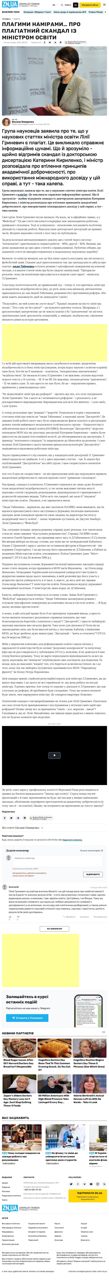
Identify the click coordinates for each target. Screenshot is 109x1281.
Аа (76, 5)
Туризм (84, 1236)
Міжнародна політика (11, 1228)
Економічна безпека (37, 1236)
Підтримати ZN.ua (90, 5)
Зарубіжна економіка (38, 1228)
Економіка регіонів (10, 1244)
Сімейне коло (87, 1232)
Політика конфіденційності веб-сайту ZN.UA (87, 1271)
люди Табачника (23, 266)
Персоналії (33, 1240)
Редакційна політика (11, 1196)
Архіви (5, 1183)
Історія (84, 1228)
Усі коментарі (54, 929)
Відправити (93, 874)
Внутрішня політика (11, 1223)
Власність (85, 1240)
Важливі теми (10, 12)
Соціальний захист (36, 1223)
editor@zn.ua (60, 1198)
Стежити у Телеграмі (29, 1018)
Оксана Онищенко (23, 121)
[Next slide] (105, 12)
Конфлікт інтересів (36, 1232)
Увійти (68, 5)
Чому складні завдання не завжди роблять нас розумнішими (21, 1156)
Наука (57, 1223)
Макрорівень (7, 1232)
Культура (58, 1240)
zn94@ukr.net (55, 1194)
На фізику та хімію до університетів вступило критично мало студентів (62, 1156)
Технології (59, 1228)
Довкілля (58, 1232)
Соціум (84, 1223)
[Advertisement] (54, 342)
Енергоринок (8, 1236)
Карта (4, 1200)
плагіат (22, 194)
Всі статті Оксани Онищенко (20, 827)
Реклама (6, 1191)
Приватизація (8, 1240)
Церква (57, 1236)
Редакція (6, 1187)
